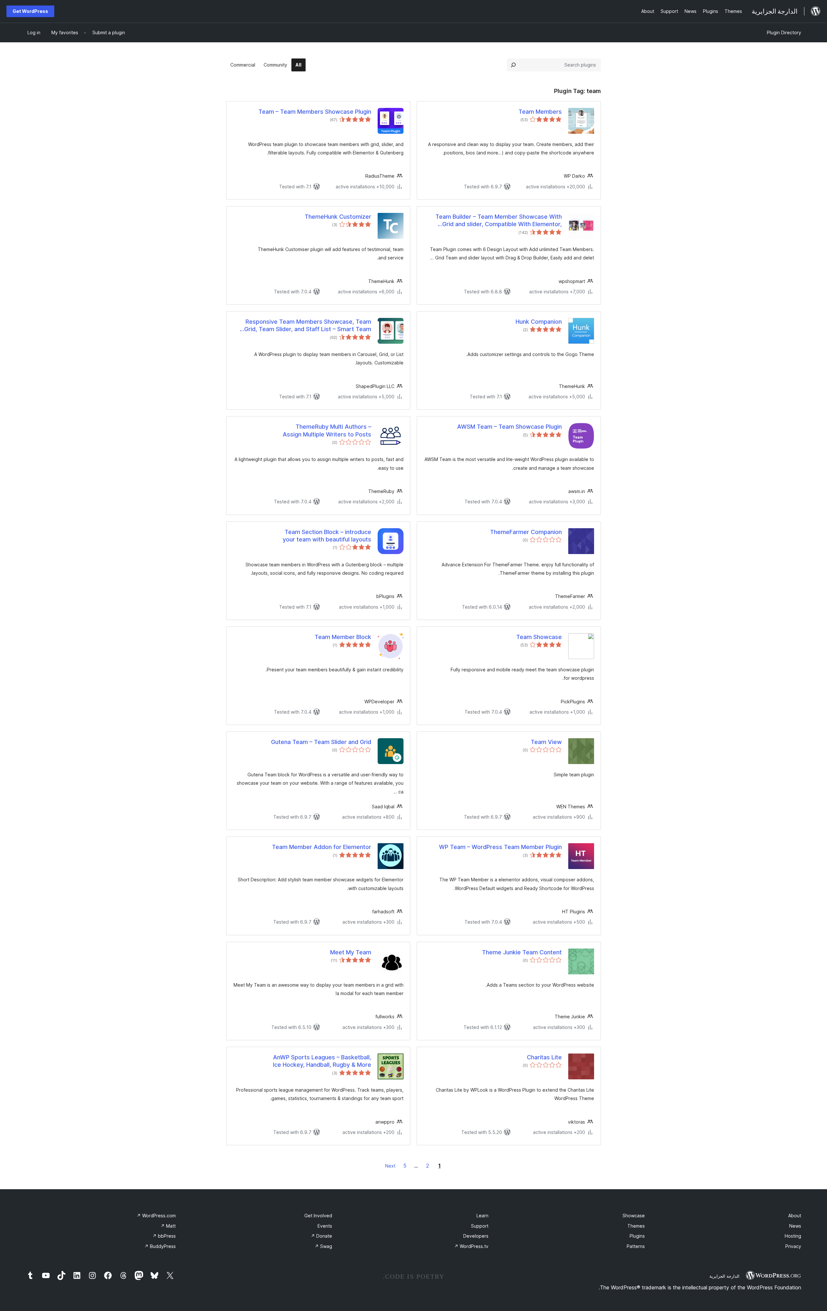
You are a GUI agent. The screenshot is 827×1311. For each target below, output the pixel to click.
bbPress (164, 1236)
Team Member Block (343, 637)
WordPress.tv (471, 1246)
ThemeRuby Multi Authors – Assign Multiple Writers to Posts (327, 430)
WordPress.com (156, 1215)
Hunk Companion (539, 321)
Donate (321, 1236)
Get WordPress (30, 11)
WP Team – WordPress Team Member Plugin (500, 847)
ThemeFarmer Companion (526, 532)
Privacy (793, 1246)
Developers (475, 1236)
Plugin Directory (784, 32)
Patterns (636, 1246)
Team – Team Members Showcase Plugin (314, 111)
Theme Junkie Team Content (522, 952)
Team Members (540, 111)
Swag (323, 1246)
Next (390, 1166)
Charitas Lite (544, 1057)
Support (479, 1226)
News (795, 1226)
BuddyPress (160, 1246)
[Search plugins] (513, 64)
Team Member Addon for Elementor (321, 847)
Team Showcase (539, 637)
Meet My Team (350, 952)
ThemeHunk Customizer (338, 216)
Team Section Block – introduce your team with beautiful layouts (327, 536)
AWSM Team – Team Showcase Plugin (509, 426)
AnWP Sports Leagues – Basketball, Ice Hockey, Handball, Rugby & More (322, 1061)
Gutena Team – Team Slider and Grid (321, 742)
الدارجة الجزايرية (724, 1276)
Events (325, 1226)
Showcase (634, 1215)
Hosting (793, 1236)
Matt (168, 1226)
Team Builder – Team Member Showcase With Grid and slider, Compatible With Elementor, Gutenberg (498, 220)
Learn (482, 1215)
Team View (546, 742)
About (794, 1215)
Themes (636, 1226)
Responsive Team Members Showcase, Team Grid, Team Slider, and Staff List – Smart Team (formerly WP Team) (307, 325)
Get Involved (318, 1215)
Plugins (637, 1236)
